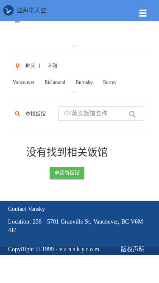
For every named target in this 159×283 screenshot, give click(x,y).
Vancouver (23, 82)
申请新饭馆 (67, 173)
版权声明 (133, 249)
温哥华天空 (30, 10)
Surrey (110, 82)
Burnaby (84, 82)
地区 (30, 66)
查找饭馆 (35, 114)
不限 (52, 66)
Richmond (55, 82)
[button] (147, 11)
